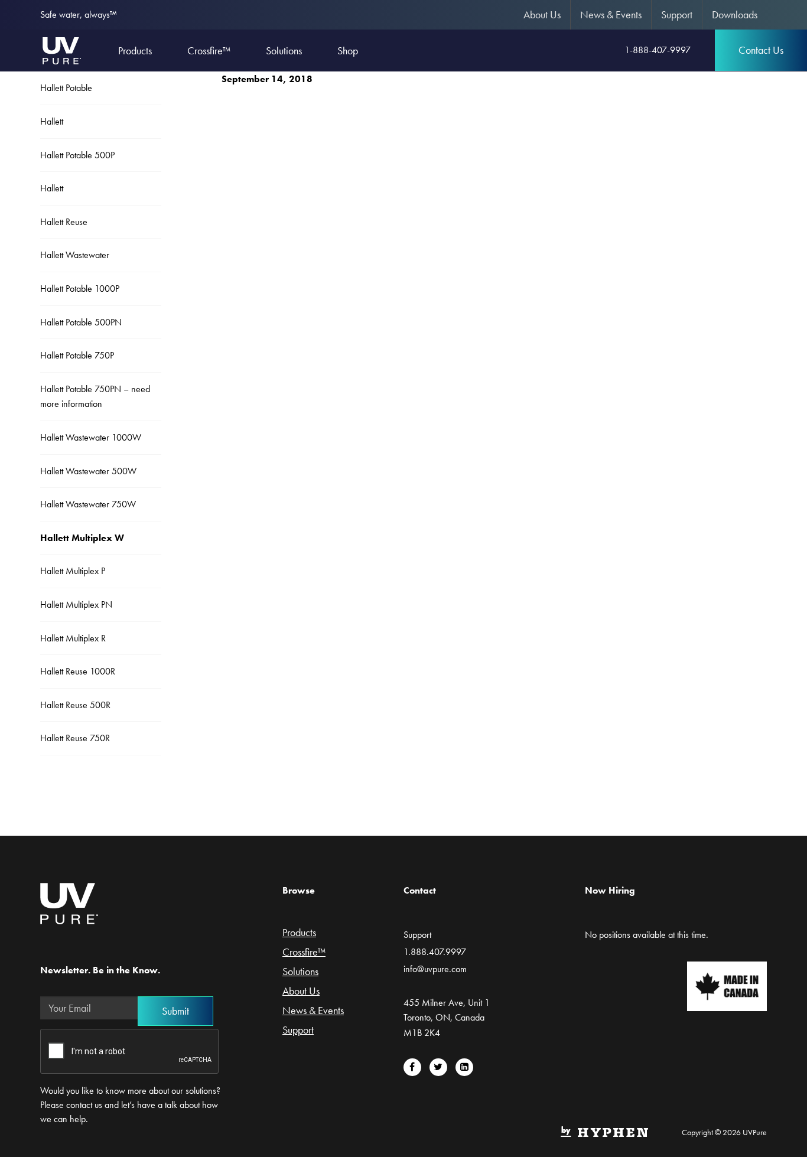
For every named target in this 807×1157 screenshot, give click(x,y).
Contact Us (760, 50)
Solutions (300, 972)
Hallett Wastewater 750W (88, 504)
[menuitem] (542, 15)
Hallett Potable (66, 88)
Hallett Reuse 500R (75, 705)
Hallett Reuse (63, 222)
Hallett (51, 121)
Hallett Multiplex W (82, 538)
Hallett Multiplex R (73, 638)
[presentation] (130, 1052)
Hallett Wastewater (74, 255)
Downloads (734, 14)
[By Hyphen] (604, 1130)
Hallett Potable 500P (77, 155)
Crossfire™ (304, 953)
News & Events (611, 14)
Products (299, 933)
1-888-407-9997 (657, 50)
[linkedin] (464, 1067)
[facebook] (412, 1067)
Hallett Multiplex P (72, 571)
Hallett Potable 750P (77, 355)
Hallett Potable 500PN (81, 322)
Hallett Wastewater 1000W (90, 437)
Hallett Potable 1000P (79, 288)
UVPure (61, 50)
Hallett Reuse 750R (75, 738)
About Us (542, 14)
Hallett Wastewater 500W (88, 471)
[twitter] (438, 1067)
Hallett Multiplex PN (76, 604)
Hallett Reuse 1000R (77, 671)
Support (676, 14)
